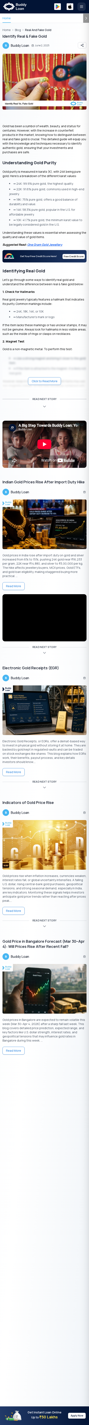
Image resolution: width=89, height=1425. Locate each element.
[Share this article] (82, 45)
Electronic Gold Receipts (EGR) (30, 667)
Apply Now (77, 1415)
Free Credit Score (74, 256)
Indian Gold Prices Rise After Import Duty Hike (43, 481)
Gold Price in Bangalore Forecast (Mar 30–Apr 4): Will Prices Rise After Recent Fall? (43, 944)
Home (6, 18)
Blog (18, 30)
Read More (13, 586)
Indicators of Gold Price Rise (28, 802)
